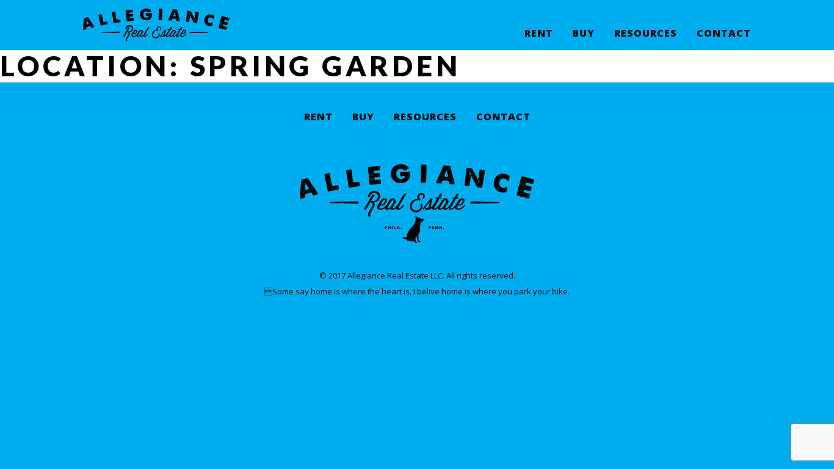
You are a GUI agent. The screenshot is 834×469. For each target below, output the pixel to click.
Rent (538, 34)
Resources (645, 34)
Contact (724, 34)
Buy (584, 34)
